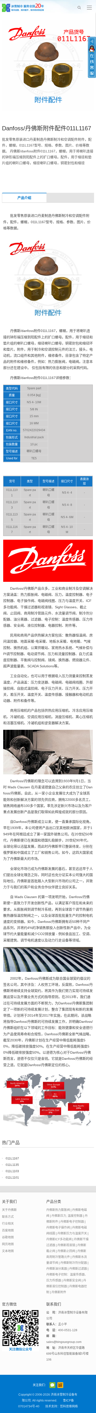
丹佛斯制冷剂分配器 (73, 1263)
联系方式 (8, 1216)
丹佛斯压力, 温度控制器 (66, 1216)
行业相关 (8, 1223)
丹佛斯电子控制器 (72, 1221)
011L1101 (12, 1177)
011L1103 (12, 1171)
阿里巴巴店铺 (60, 1385)
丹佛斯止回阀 (66, 1251)
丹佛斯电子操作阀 (58, 1227)
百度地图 (8, 1230)
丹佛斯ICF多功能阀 (59, 1239)
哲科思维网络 (69, 1406)
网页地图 (8, 1244)
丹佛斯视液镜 (66, 1245)
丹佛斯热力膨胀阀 (58, 1210)
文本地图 (8, 1251)
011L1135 (12, 1165)
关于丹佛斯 (9, 1210)
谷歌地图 (8, 1237)
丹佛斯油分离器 (56, 1268)
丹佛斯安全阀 (72, 1280)
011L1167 (12, 1158)
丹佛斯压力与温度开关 (72, 1233)
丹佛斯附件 (58, 1292)
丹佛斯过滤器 (78, 1268)
